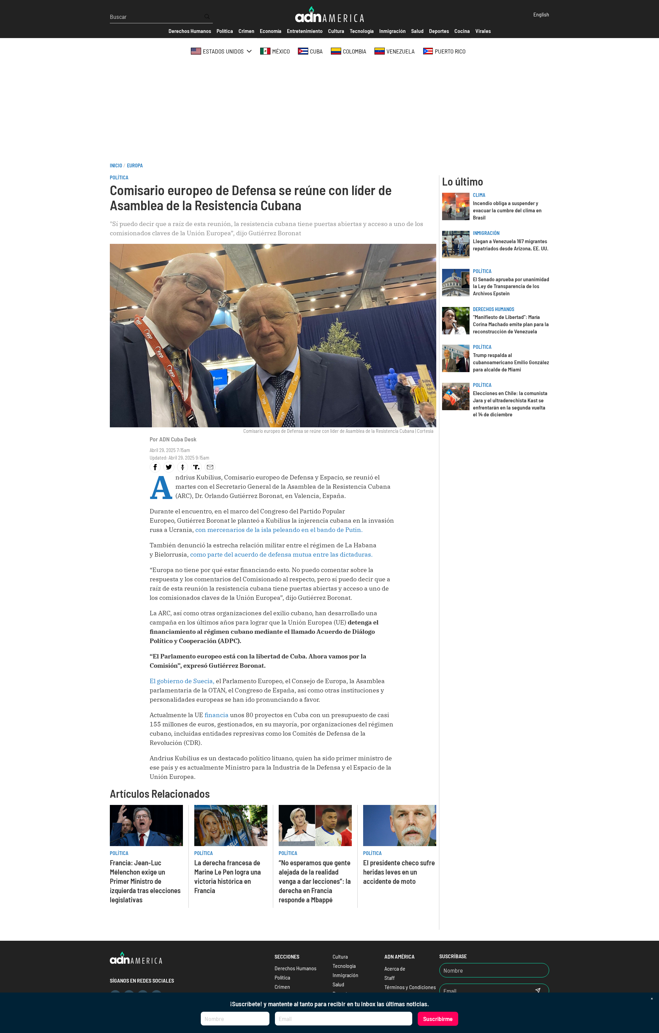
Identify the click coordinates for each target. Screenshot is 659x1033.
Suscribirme (438, 1018)
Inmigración (486, 233)
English (541, 14)
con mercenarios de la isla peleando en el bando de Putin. (278, 530)
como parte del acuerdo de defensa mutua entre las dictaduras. (281, 554)
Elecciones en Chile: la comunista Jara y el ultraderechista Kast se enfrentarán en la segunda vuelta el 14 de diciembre (510, 403)
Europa (135, 165)
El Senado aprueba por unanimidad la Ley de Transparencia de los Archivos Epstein (511, 286)
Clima (479, 195)
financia (216, 715)
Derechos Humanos (493, 309)
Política (119, 177)
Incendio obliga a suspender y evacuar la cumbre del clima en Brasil (507, 210)
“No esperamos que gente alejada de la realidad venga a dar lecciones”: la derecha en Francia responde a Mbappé (315, 881)
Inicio (116, 165)
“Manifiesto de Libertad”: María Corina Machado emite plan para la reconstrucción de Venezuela (511, 323)
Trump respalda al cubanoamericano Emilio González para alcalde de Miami (511, 362)
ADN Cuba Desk (177, 439)
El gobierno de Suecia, (182, 681)
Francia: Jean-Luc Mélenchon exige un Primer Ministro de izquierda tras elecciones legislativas (145, 881)
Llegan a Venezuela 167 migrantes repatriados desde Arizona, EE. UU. (510, 244)
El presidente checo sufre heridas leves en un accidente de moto (399, 871)
